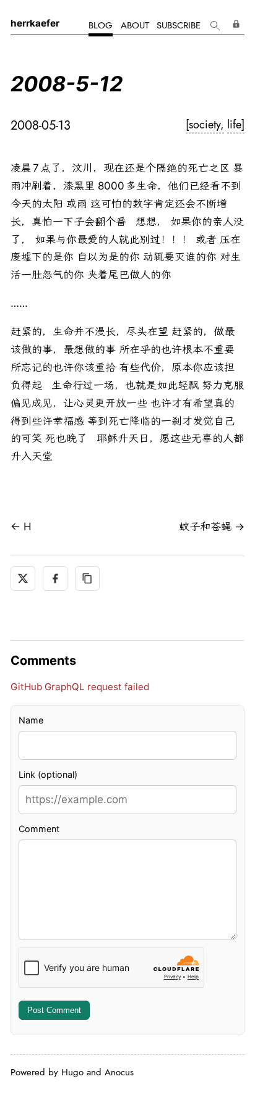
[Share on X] (23, 578)
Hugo (72, 1072)
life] (235, 125)
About (135, 25)
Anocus (119, 1072)
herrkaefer (35, 23)
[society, (205, 125)
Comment (39, 828)
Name (31, 720)
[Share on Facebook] (55, 578)
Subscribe (179, 25)
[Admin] (236, 23)
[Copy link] (87, 578)
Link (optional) (48, 774)
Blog (101, 25)
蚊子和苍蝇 (205, 526)
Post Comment (54, 1010)
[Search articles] (214, 26)
